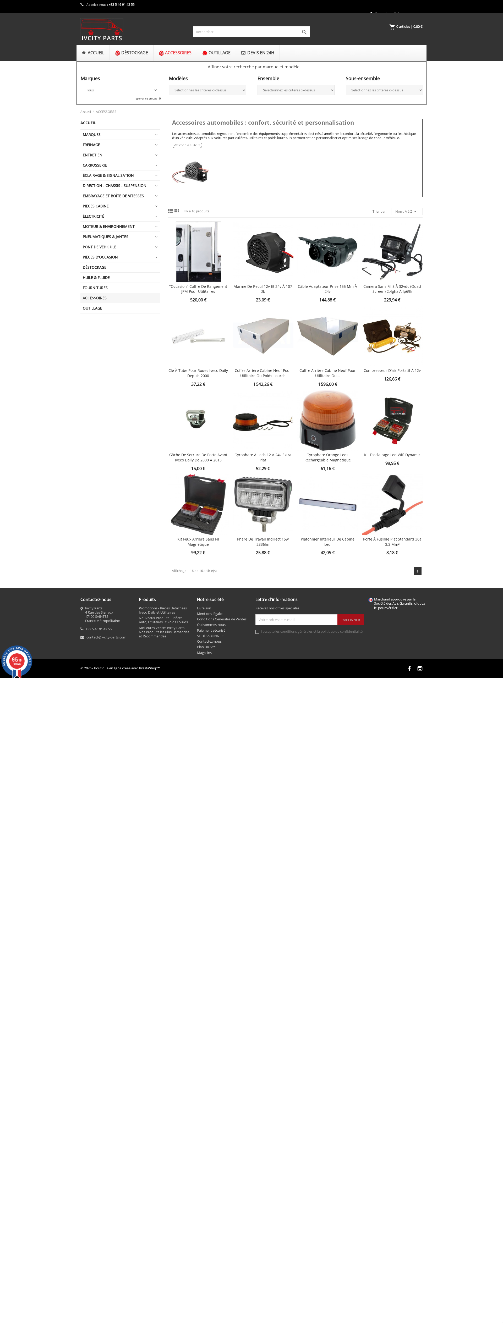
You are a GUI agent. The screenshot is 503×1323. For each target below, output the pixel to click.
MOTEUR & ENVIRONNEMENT (109, 226)
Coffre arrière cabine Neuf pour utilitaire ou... (327, 373)
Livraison (204, 608)
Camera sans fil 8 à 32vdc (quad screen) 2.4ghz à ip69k (392, 289)
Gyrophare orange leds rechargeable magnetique (327, 457)
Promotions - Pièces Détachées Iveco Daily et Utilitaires (163, 610)
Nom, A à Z (406, 211)
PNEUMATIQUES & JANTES (105, 236)
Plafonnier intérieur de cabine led (327, 542)
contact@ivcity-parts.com (106, 637)
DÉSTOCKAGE (94, 267)
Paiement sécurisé (211, 630)
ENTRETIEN (92, 154)
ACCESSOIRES (95, 297)
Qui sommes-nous (211, 624)
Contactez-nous (209, 641)
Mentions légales (210, 613)
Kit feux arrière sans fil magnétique (198, 542)
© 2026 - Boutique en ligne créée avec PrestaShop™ (120, 668)
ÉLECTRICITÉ (93, 216)
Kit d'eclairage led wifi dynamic (392, 454)
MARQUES (92, 134)
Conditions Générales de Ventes (222, 619)
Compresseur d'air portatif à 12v (392, 370)
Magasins (204, 652)
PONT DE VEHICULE (99, 246)
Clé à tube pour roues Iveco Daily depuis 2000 (198, 373)
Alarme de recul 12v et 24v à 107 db (263, 289)
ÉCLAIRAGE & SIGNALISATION (108, 175)
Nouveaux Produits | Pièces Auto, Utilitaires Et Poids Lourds (163, 619)
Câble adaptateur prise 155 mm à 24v (327, 289)
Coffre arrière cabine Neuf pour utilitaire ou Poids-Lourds (263, 373)
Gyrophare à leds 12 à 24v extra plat (262, 457)
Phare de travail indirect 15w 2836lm (263, 542)
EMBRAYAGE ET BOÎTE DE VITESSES (113, 195)
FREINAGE (91, 144)
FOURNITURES (95, 287)
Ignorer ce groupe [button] (146, 98)
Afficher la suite (185, 145)
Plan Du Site (206, 646)
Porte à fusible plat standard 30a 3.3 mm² (392, 542)
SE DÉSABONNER (210, 635)
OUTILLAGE (92, 308)
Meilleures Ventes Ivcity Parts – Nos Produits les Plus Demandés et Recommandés (164, 632)
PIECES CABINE (96, 205)
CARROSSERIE (95, 165)
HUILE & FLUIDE (96, 277)
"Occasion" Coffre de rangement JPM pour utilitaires (198, 289)
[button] (253, 67)
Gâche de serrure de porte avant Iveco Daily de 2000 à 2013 (198, 457)
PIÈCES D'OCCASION (100, 257)
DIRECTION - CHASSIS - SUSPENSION (114, 185)
